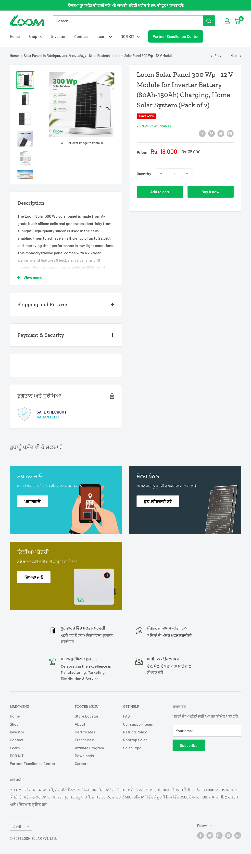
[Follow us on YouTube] (228, 835)
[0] (237, 21)
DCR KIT (127, 36)
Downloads (84, 755)
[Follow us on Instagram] (219, 835)
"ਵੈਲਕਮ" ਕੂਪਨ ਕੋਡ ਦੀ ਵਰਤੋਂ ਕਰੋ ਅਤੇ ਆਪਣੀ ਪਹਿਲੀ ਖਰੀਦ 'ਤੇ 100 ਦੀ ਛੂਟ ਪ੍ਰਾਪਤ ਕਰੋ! (125, 5)
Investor (58, 36)
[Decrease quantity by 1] (161, 174)
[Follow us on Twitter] (209, 835)
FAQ (126, 716)
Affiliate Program (89, 747)
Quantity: (145, 173)
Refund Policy (135, 732)
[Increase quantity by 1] (187, 174)
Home (15, 36)
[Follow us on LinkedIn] (237, 835)
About (80, 724)
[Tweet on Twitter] (220, 133)
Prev (217, 56)
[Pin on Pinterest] (211, 133)
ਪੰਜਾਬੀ (17, 827)
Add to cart (159, 191)
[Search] (209, 20)
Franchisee (84, 739)
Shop (32, 36)
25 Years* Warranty (154, 126)
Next (234, 56)
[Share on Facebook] (202, 133)
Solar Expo (132, 747)
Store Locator (87, 716)
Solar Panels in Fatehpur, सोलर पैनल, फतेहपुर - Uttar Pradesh (67, 56)
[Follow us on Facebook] (200, 835)
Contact (81, 36)
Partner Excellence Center (176, 36)
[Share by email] (230, 133)
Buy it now (210, 191)
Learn (102, 36)
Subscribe (189, 745)
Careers (81, 763)
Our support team (138, 724)
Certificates (85, 732)
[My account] (227, 20)
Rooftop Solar (135, 739)
